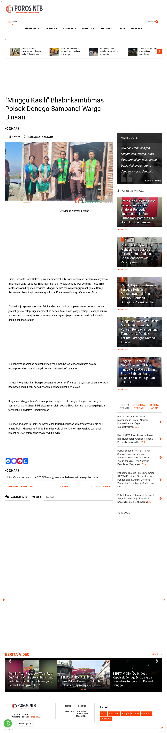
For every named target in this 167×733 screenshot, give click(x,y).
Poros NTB (34, 717)
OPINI (122, 28)
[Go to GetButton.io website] (8, 730)
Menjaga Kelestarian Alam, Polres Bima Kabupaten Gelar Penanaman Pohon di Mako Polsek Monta (28, 48)
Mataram (146, 713)
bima (103, 713)
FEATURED (106, 28)
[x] (4, 600)
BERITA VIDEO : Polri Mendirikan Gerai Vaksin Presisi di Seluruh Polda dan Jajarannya (81, 681)
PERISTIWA (88, 28)
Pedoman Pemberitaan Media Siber (82, 713)
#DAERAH (68, 28)
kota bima (114, 713)
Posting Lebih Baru (21, 487)
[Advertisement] (59, 77)
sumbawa (106, 718)
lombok (135, 713)
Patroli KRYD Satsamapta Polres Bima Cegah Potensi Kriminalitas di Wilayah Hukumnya (68, 48)
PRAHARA (136, 28)
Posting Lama (100, 487)
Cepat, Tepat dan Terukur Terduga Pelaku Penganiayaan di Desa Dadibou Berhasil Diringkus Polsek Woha (138, 293)
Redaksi (82, 706)
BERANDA (33, 28)
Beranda (63, 487)
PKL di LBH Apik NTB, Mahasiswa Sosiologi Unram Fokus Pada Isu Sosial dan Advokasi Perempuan (136, 253)
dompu (125, 713)
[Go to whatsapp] (8, 723)
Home (68, 706)
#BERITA (50, 28)
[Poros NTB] (24, 12)
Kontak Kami (68, 711)
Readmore (123, 229)
